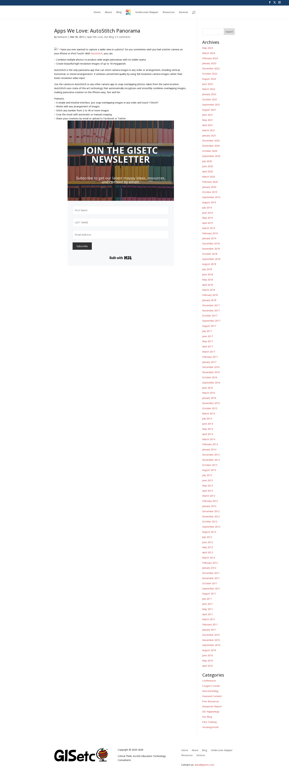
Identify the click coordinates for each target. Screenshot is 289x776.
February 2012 (210, 562)
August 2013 (209, 470)
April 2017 (207, 346)
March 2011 (208, 619)
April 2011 (207, 614)
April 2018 (207, 284)
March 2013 (208, 495)
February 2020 (210, 181)
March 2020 (208, 176)
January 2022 (209, 94)
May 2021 (207, 120)
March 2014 (208, 439)
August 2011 (209, 593)
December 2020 (211, 140)
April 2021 (207, 125)
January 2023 (209, 63)
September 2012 (211, 526)
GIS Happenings (210, 711)
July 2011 (207, 598)
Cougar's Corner (211, 685)
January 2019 (209, 238)
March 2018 (208, 289)
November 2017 (211, 310)
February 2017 (210, 356)
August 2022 (209, 78)
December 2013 (211, 454)
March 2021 (208, 130)
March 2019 (208, 228)
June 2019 (207, 212)
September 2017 (211, 320)
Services (183, 12)
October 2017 (209, 315)
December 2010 (211, 634)
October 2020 (209, 150)
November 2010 (211, 640)
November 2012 (211, 516)
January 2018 (209, 300)
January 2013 (209, 506)
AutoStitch (97, 53)
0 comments (123, 36)
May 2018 (207, 279)
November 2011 (211, 578)
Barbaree (62, 36)
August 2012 (209, 531)
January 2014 (209, 449)
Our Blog (109, 36)
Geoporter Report (212, 706)
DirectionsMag (210, 691)
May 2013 (207, 485)
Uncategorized (210, 727)
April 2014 (207, 434)
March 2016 (208, 392)
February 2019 (210, 233)
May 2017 (207, 341)
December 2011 (211, 573)
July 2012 (207, 537)
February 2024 (210, 58)
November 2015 (211, 403)
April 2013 (207, 490)
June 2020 (207, 166)
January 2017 (209, 362)
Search (229, 31)
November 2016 (211, 372)
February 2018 (210, 295)
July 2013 (207, 475)
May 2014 (207, 428)
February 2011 (210, 624)
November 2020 (211, 145)
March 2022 (208, 89)
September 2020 (211, 156)
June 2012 (207, 542)
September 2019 (211, 197)
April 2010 (207, 665)
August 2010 (209, 650)
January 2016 (209, 398)
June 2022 (207, 84)
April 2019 (207, 223)
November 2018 (211, 248)
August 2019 (209, 202)
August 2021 (209, 109)
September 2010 (211, 645)
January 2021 (209, 135)
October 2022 (209, 73)
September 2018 (211, 259)
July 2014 (207, 418)
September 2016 (211, 382)
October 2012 (209, 521)
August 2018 (209, 264)
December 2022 (211, 68)
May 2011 (207, 609)
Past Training (209, 722)
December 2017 (211, 305)
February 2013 (210, 501)
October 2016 (209, 377)
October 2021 (209, 99)
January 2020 (209, 187)
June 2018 (207, 274)
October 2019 (209, 192)
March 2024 (208, 53)
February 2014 (210, 444)
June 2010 (207, 655)
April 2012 (207, 552)
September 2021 (211, 104)
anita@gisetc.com (204, 764)
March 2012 (208, 557)
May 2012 (207, 547)
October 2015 (209, 408)
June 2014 (207, 423)
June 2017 (207, 336)
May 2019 (207, 217)
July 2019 (207, 207)
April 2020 (207, 171)
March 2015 (208, 413)
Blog (119, 12)
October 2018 (209, 253)
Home (97, 12)
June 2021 (207, 114)
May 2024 (207, 47)
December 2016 (211, 367)
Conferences (209, 680)
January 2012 (209, 567)
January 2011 (209, 629)
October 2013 (209, 465)
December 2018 (211, 243)
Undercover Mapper (146, 12)
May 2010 (207, 660)
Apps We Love (95, 36)
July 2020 (207, 161)
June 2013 (207, 480)
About (108, 12)
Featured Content (212, 696)
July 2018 (207, 269)
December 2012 (211, 511)
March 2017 (208, 351)
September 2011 (211, 588)
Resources (168, 12)
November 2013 (211, 459)
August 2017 (209, 325)
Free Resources (210, 701)
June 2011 (207, 603)
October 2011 (209, 583)
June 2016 (207, 387)
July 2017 (207, 331)
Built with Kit (121, 258)
